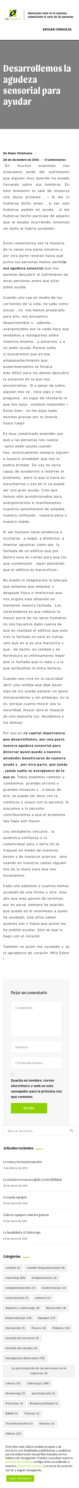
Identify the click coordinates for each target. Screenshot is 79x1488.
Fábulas (61, 1328)
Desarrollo (56, 1308)
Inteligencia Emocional (25, 1358)
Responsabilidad (44, 1403)
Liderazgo (38, 1383)
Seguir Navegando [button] (20, 1478)
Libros (13, 1383)
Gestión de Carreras (22, 1338)
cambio (12, 1268)
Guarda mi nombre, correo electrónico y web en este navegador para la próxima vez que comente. (36, 1089)
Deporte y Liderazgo (22, 1308)
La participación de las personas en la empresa (39, 1371)
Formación (15, 1328)
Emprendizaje (18, 1318)
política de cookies (18, 1462)
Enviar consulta (57, 29)
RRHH (11, 1413)
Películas (14, 1403)
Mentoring (15, 1393)
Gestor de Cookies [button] (29, 1466)
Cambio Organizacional (46, 1268)
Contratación (17, 1298)
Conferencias (54, 1288)
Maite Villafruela (20, 153)
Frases (39, 1328)
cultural (43, 1298)
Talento (32, 1413)
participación (44, 1393)
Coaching (15, 1278)
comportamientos (20, 1288)
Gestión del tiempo (21, 1348)
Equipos (47, 1318)
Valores (47, 1423)
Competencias (44, 1278)
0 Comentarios (55, 160)
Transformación (19, 1423)
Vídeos (13, 1433)
